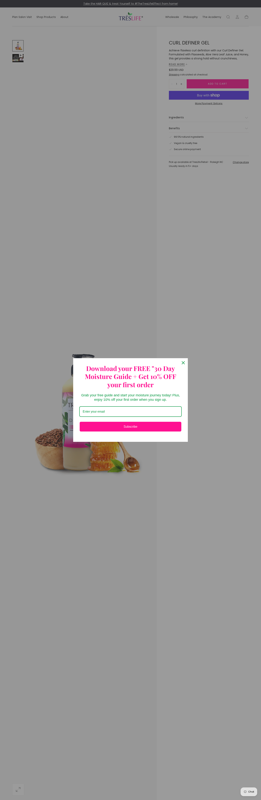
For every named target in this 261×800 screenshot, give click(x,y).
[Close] (183, 362)
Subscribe (130, 426)
